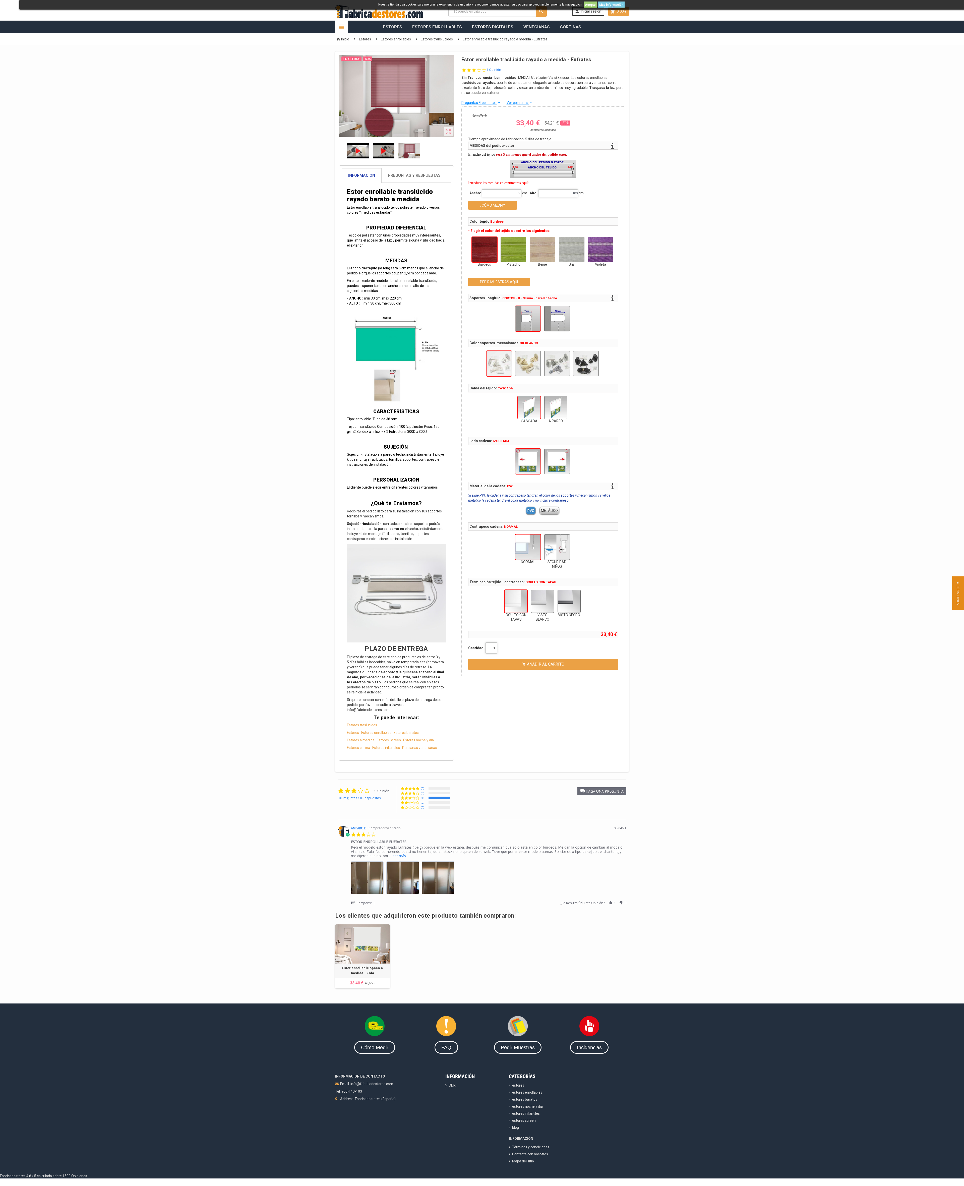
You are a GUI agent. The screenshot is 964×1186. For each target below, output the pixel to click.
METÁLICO (549, 511)
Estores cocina (358, 748)
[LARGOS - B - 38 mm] (557, 318)
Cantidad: (476, 648)
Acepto (590, 5)
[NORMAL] (527, 547)
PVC (530, 511)
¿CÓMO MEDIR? (492, 205)
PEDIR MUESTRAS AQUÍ (499, 282)
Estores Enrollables (437, 26)
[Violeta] (600, 249)
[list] (488, 879)
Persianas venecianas (419, 748)
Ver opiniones (519, 103)
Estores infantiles (386, 748)
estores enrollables (527, 1092)
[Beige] (542, 249)
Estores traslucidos (362, 725)
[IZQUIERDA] (527, 461)
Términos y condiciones (530, 1147)
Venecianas (536, 26)
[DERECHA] (557, 461)
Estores (392, 26)
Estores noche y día (418, 740)
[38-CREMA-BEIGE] (527, 363)
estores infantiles (526, 1113)
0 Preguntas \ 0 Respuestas (360, 798)
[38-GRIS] (557, 363)
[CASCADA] (529, 407)
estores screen (524, 1120)
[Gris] (571, 249)
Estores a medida (361, 740)
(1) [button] (422, 798)
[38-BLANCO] (499, 363)
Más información (611, 5)
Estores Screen (389, 740)
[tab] (396, 175)
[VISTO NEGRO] (569, 601)
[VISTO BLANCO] (542, 601)
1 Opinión (494, 70)
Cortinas (570, 26)
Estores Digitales (492, 26)
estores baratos (524, 1099)
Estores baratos (406, 733)
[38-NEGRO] (585, 363)
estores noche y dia (527, 1106)
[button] (601, 791)
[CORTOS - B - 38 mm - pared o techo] (527, 318)
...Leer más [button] (397, 855)
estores (518, 1085)
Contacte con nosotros (530, 1154)
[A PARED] (556, 407)
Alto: (533, 193)
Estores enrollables (376, 733)
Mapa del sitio (523, 1161)
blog (515, 1127)
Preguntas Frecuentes (481, 103)
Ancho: (475, 193)
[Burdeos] (484, 249)
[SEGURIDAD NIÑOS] (557, 547)
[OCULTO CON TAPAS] (516, 601)
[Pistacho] (513, 249)
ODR (452, 1085)
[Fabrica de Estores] (379, 11)
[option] (362, 956)
